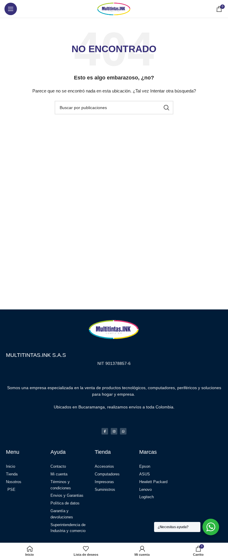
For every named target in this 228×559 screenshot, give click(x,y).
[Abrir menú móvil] (10, 9)
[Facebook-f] (105, 431)
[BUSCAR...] (166, 107)
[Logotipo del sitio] (114, 8)
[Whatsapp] (123, 431)
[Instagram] (114, 431)
